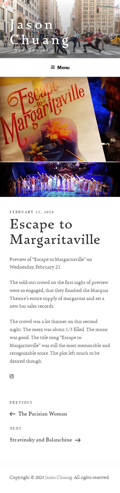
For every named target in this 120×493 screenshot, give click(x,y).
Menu (63, 67)
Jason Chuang (40, 31)
